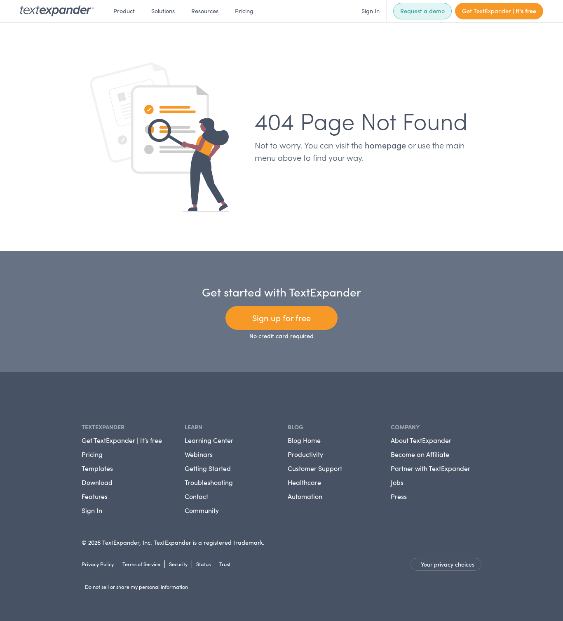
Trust (224, 563)
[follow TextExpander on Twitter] (91, 397)
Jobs (397, 482)
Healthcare (304, 482)
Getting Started (208, 468)
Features (95, 496)
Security (178, 563)
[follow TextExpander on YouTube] (98, 396)
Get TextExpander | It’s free (122, 440)
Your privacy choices (447, 564)
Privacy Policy (98, 563)
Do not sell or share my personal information (136, 586)
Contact (196, 496)
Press (399, 496)
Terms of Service (141, 563)
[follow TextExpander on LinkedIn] (85, 397)
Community (202, 510)
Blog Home (304, 440)
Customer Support (315, 468)
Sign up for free (281, 317)
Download (97, 482)
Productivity (305, 454)
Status (203, 563)
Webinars (199, 454)
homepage (385, 145)
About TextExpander (421, 440)
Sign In (370, 11)
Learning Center (209, 440)
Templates (97, 468)
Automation (305, 496)
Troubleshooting (209, 482)
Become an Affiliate (420, 454)
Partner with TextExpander (430, 468)
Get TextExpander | (499, 11)
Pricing (244, 11)
